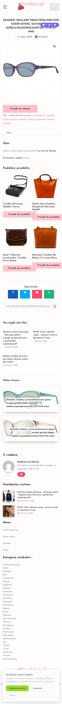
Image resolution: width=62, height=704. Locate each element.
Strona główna (10, 530)
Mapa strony (9, 536)
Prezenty (7, 628)
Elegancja (7, 585)
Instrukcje (7, 598)
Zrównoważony (10, 659)
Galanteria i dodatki (44, 115)
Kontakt (7, 543)
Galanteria (7, 591)
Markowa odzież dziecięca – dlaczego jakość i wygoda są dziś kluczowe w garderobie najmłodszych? (16, 338)
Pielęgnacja (8, 625)
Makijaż (6, 608)
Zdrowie (7, 655)
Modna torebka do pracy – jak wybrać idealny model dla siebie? (16, 359)
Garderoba (8, 595)
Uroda (6, 648)
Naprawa (7, 615)
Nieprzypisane (9, 618)
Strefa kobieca (9, 638)
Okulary (32, 119)
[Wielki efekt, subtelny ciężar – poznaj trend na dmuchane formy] (8, 511)
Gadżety (7, 588)
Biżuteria (7, 571)
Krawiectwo (8, 605)
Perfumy (7, 622)
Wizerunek (8, 652)
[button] (54, 46)
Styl (4, 642)
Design (6, 581)
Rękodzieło (8, 635)
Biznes (6, 568)
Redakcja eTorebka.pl (28, 462)
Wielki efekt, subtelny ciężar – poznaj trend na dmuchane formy (45, 335)
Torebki (6, 645)
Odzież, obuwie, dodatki (15, 119)
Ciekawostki (8, 578)
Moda (5, 611)
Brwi (5, 574)
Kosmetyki (7, 601)
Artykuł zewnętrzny (11, 564)
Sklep (6, 550)
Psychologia (8, 632)
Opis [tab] (8, 132)
